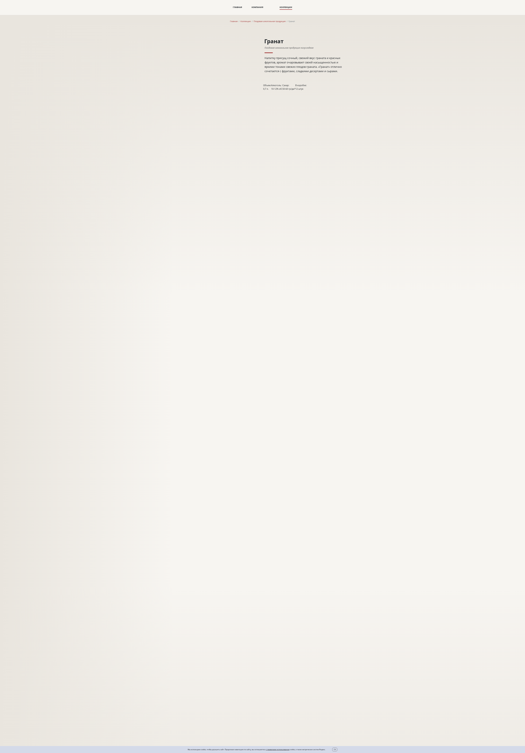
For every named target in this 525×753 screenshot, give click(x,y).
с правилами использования (277, 749)
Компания (257, 7)
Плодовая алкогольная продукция (270, 21)
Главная (237, 7)
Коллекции (286, 7)
